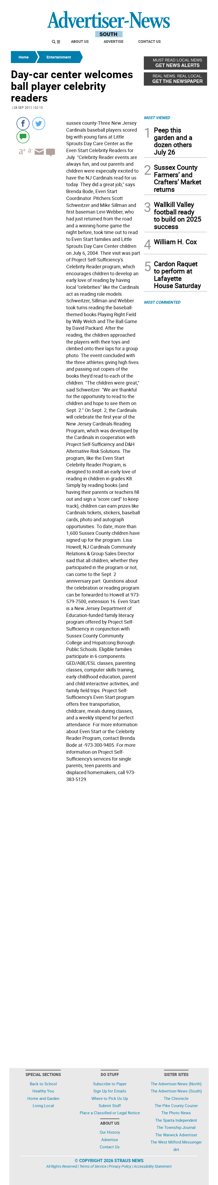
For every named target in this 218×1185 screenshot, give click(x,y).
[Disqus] (76, 857)
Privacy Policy (120, 1166)
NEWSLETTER (164, 6)
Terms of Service (92, 1166)
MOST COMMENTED (162, 302)
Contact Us (149, 41)
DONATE (194, 6)
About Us (80, 41)
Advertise (113, 41)
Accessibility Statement (153, 1166)
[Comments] (23, 136)
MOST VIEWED (157, 117)
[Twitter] (38, 123)
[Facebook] (23, 123)
